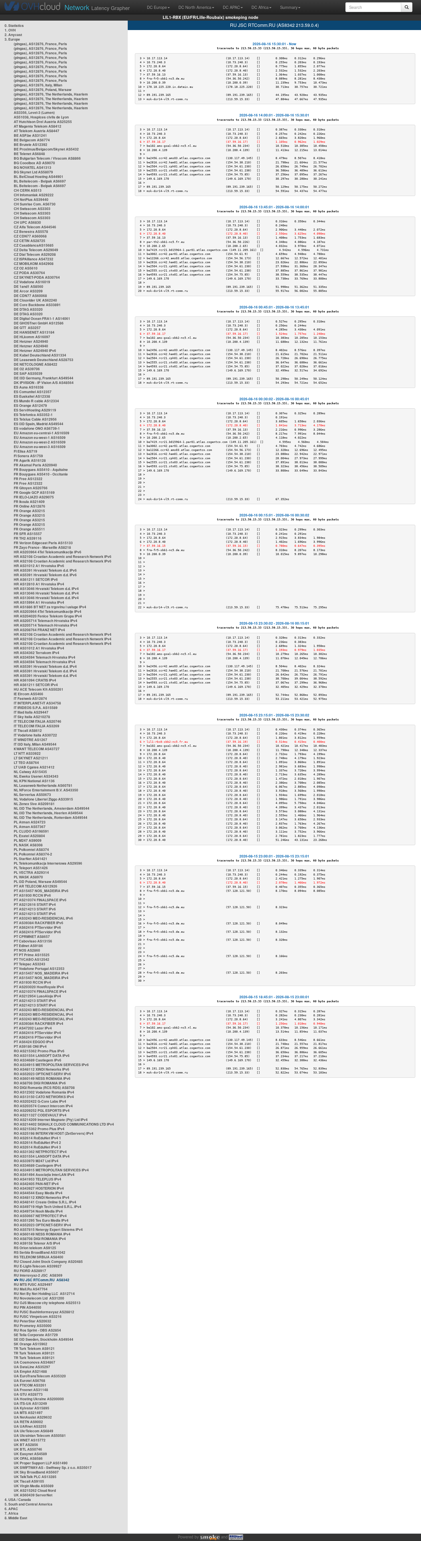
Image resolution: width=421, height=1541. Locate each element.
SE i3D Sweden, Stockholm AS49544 (43, 1339)
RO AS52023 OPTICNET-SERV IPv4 (42, 1224)
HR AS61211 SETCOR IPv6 (36, 579)
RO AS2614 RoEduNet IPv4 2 (37, 1142)
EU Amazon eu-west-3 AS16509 (40, 446)
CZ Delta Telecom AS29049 (36, 249)
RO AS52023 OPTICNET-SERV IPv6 (42, 1073)
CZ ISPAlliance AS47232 (33, 259)
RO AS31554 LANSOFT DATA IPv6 (42, 1055)
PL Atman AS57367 (30, 826)
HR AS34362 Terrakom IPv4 (36, 652)
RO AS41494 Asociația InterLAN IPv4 (44, 1174)
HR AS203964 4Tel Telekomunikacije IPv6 (47, 551)
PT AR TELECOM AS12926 (35, 886)
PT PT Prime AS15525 (32, 954)
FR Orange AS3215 (29, 510)
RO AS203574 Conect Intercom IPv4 (43, 1105)
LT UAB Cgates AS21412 (34, 767)
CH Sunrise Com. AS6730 (35, 204)
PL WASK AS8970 (28, 877)
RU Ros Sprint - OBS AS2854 (37, 1330)
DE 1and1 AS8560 (28, 286)
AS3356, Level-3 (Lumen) (34, 112)
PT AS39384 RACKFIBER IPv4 (38, 1023)
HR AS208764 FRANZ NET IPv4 (39, 629)
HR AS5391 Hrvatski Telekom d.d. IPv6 (45, 570)
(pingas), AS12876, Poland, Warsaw (42, 89)
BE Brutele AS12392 (30, 144)
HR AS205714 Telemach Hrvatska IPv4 (45, 620)
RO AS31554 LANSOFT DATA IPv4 (42, 1156)
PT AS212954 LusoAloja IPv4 (37, 996)
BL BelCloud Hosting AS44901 (38, 176)
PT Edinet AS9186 (28, 945)
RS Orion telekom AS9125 (35, 1247)
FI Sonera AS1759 (28, 455)
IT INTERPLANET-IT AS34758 (37, 703)
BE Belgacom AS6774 (32, 139)
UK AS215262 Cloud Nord (35, 1490)
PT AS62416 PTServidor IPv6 (37, 927)
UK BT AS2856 (26, 1444)
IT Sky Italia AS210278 (32, 716)
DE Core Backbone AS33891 (37, 304)
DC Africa (260, 7)
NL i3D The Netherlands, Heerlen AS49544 (48, 812)
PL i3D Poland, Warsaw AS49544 (40, 881)
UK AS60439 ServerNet (33, 1495)
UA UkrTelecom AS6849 (33, 1430)
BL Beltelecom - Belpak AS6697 (40, 181)
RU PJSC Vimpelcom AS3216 (38, 1316)
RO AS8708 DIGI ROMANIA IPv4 (40, 1238)
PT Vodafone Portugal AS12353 (39, 968)
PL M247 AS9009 (28, 840)
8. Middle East (16, 1517)
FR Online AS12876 (29, 506)
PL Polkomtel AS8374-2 (33, 854)
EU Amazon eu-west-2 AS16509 (40, 442)
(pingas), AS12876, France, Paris (40, 43)
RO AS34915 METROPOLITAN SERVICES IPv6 (51, 1064)
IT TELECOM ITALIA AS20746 (37, 721)
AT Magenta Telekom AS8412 (37, 126)
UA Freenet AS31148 (31, 1389)
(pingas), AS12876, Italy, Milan (38, 85)
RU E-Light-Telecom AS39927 (38, 1266)
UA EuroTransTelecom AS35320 (40, 1375)
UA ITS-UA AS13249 (30, 1403)
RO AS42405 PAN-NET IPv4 (36, 1183)
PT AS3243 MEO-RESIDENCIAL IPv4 (43, 1009)
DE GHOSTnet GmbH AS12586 (39, 323)
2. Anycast (13, 34)
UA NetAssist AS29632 (33, 1417)
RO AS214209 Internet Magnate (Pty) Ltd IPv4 (51, 1119)
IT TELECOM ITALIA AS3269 (36, 725)
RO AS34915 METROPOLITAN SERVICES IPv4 (51, 1169)
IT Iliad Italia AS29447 (31, 712)
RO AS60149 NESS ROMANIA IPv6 (42, 1078)
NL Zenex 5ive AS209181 (34, 803)
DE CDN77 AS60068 (30, 295)
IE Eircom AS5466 (28, 693)
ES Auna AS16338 (29, 387)
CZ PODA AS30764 (29, 272)
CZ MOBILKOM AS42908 (34, 263)
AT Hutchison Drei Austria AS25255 (43, 121)
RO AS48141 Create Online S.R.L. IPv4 (45, 1202)
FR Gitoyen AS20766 (31, 487)
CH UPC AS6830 (27, 222)
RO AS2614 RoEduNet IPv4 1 (37, 1137)
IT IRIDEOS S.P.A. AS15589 (36, 707)
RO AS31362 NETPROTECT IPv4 (40, 1151)
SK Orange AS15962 (30, 1343)
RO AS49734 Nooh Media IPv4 (38, 1211)
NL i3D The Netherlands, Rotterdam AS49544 (50, 817)
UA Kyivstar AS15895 (31, 1408)
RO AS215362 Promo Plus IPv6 (39, 1050)
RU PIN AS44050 (27, 1307)
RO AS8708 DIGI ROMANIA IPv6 (40, 1083)
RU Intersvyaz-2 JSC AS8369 (38, 1275)
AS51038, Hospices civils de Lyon (41, 117)
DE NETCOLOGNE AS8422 (35, 364)
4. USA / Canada (18, 1499)
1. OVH (10, 30)
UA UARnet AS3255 (30, 1426)
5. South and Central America (28, 1504)
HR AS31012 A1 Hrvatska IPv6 (39, 565)
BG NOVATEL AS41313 (32, 167)
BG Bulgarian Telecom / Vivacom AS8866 (47, 158)
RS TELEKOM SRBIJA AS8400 (38, 1256)
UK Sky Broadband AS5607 (36, 1472)
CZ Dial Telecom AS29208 (35, 254)
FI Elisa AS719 (25, 451)
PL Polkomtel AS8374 (31, 849)
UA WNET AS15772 (30, 1440)
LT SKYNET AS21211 (31, 757)
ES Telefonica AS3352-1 (33, 414)
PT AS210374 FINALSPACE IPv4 (40, 991)
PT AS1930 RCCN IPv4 (32, 982)
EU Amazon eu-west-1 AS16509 (40, 437)
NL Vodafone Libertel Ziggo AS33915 (43, 799)
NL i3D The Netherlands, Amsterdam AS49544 (51, 808)
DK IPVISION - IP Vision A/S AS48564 (44, 382)
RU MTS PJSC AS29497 (33, 1284)
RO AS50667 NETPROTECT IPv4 (40, 1215)
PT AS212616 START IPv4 (35, 904)
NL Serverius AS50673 (32, 794)
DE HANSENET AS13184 (34, 332)
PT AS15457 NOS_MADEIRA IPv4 (41, 973)
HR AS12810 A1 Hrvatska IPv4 (39, 584)
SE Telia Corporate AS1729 (36, 1334)
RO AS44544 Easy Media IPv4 (38, 1192)
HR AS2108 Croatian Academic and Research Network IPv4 (62, 634)
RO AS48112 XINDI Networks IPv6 (41, 1069)
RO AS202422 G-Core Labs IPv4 (40, 1101)
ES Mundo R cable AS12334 (36, 400)
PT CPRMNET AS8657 (32, 936)
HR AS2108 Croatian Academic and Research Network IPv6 (62, 556)
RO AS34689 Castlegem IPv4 (37, 1165)
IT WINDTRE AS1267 (30, 739)
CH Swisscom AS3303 (32, 208)
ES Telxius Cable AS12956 (35, 419)
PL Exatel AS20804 (29, 835)
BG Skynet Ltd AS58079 (33, 172)
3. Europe (12, 39)
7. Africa (11, 1513)
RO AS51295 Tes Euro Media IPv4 (41, 1220)
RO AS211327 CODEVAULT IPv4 (40, 1115)
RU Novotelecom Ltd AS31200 (39, 1298)
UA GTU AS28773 (28, 1394)
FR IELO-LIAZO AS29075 (34, 497)
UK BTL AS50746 (28, 1449)
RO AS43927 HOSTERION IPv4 (39, 1188)
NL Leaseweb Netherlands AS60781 (43, 785)
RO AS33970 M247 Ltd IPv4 (36, 1160)
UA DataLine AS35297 (32, 1366)
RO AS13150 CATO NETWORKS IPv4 (44, 1096)
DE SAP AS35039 (28, 373)
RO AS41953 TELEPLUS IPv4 (37, 1179)
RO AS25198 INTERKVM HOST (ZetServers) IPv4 (53, 1133)
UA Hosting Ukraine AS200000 (39, 1398)
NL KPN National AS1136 (34, 780)
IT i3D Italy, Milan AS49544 (35, 744)
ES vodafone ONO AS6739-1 (37, 428)
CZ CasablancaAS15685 (34, 245)
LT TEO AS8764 (26, 762)
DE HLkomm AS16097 (32, 336)
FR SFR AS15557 (28, 533)
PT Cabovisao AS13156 (33, 941)
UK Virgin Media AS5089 (34, 1485)
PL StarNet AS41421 (30, 858)
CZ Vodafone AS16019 (32, 281)
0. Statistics (14, 25)
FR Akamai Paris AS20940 (35, 465)
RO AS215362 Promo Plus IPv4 (39, 1128)
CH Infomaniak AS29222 (34, 194)
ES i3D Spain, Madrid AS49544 (38, 423)
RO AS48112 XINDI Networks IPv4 (41, 1197)
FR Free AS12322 (28, 478)
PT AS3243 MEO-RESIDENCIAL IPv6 (43, 918)
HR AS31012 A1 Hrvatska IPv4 (39, 648)
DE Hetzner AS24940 (31, 341)
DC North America (194, 7)
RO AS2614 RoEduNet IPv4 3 (37, 1147)
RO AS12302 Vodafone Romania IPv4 (44, 1092)
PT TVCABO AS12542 (31, 959)
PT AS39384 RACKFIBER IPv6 (38, 922)
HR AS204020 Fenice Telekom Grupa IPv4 (48, 616)
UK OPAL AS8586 (28, 1458)
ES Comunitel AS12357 (33, 391)
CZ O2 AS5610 (26, 268)
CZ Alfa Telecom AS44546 (35, 226)
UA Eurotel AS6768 (29, 1380)
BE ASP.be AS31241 (30, 135)
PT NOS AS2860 (27, 950)
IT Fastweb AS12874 (30, 698)
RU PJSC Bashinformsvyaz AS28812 (44, 1311)
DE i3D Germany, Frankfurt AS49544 (43, 378)
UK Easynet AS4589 (30, 1453)
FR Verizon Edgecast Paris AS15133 (43, 542)
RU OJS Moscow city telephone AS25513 (47, 1302)
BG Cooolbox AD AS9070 (34, 162)
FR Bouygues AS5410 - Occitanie (41, 474)
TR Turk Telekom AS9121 (34, 1348)
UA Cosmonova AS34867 (34, 1362)
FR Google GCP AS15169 (34, 492)
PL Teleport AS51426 (31, 867)
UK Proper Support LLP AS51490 (41, 1462)
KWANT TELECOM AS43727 (37, 748)
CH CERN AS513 (28, 190)
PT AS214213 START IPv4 (35, 1000)
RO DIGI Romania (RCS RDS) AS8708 (44, 1087)
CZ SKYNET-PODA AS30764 (37, 277)
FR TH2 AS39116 (28, 538)
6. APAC (11, 1508)
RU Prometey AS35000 (33, 1325)
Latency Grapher (97, 7)
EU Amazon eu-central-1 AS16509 (41, 432)
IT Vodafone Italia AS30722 (35, 735)
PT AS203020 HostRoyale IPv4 (39, 986)
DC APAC (231, 7)
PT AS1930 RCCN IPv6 (32, 895)
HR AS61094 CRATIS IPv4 (35, 680)
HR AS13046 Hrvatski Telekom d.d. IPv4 (46, 588)
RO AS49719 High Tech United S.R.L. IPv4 (47, 1206)
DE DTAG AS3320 (28, 309)
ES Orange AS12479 (30, 405)
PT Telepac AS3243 (29, 963)
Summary (289, 7)
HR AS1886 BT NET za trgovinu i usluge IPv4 (50, 606)
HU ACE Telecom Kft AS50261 (38, 689)
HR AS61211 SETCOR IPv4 (36, 684)
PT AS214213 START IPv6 (35, 909)
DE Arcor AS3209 (28, 291)
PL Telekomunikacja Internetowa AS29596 (48, 863)
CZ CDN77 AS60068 (30, 236)
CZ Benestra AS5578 (31, 231)
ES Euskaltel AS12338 (32, 396)
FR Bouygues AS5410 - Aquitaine (41, 469)
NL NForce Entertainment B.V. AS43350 (46, 790)
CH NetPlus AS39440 (31, 199)
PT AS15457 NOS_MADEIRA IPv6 (41, 890)
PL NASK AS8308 (28, 844)
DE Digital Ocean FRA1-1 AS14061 (42, 318)
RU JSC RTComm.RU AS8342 (44, 1279)
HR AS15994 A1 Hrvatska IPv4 (39, 602)
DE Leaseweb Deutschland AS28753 (43, 359)
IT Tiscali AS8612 (28, 730)
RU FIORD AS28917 (30, 1270)
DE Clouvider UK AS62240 (35, 300)
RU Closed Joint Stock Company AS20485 (48, 1261)
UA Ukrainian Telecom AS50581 (40, 1435)
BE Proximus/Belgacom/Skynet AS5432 (46, 149)
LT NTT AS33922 (27, 753)
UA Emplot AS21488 (30, 1371)
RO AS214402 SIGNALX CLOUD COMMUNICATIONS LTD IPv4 (64, 1124)
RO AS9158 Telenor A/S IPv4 (37, 1243)
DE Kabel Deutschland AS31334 (40, 355)
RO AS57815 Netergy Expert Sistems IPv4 (48, 1229)
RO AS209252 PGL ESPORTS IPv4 (42, 1110)
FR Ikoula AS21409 (29, 501)
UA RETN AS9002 (28, 1421)
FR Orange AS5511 (29, 529)
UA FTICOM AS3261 (30, 1385)
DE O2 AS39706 (27, 368)
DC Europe (157, 7)
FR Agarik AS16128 (30, 460)
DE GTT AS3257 (27, 327)
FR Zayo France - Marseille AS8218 (42, 547)
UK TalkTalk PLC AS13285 (35, 1476)
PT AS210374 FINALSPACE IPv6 (40, 899)
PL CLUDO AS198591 (31, 831)
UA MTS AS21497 (28, 1412)
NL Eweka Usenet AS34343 (36, 776)
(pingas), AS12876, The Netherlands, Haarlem (51, 94)
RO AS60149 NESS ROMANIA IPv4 (42, 1234)
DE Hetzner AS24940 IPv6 (35, 350)
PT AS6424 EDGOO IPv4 (33, 1041)
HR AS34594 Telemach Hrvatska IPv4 (44, 657)
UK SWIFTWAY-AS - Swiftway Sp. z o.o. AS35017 (53, 1467)
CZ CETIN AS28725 (29, 240)
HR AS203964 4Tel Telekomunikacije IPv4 (47, 611)
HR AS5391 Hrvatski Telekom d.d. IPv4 (45, 666)
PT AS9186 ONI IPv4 (30, 1046)
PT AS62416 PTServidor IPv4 (37, 1032)
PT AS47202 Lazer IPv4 (33, 1028)
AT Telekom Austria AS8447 (36, 130)
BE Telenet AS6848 (29, 153)
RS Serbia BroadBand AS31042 (39, 1252)
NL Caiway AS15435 (30, 771)
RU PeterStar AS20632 (32, 1321)
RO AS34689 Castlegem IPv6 (37, 1060)
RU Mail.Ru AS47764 (31, 1289)
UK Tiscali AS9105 (29, 1481)
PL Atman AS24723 (30, 822)
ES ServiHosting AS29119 (35, 410)
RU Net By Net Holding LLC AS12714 (44, 1293)
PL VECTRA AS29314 (31, 872)
